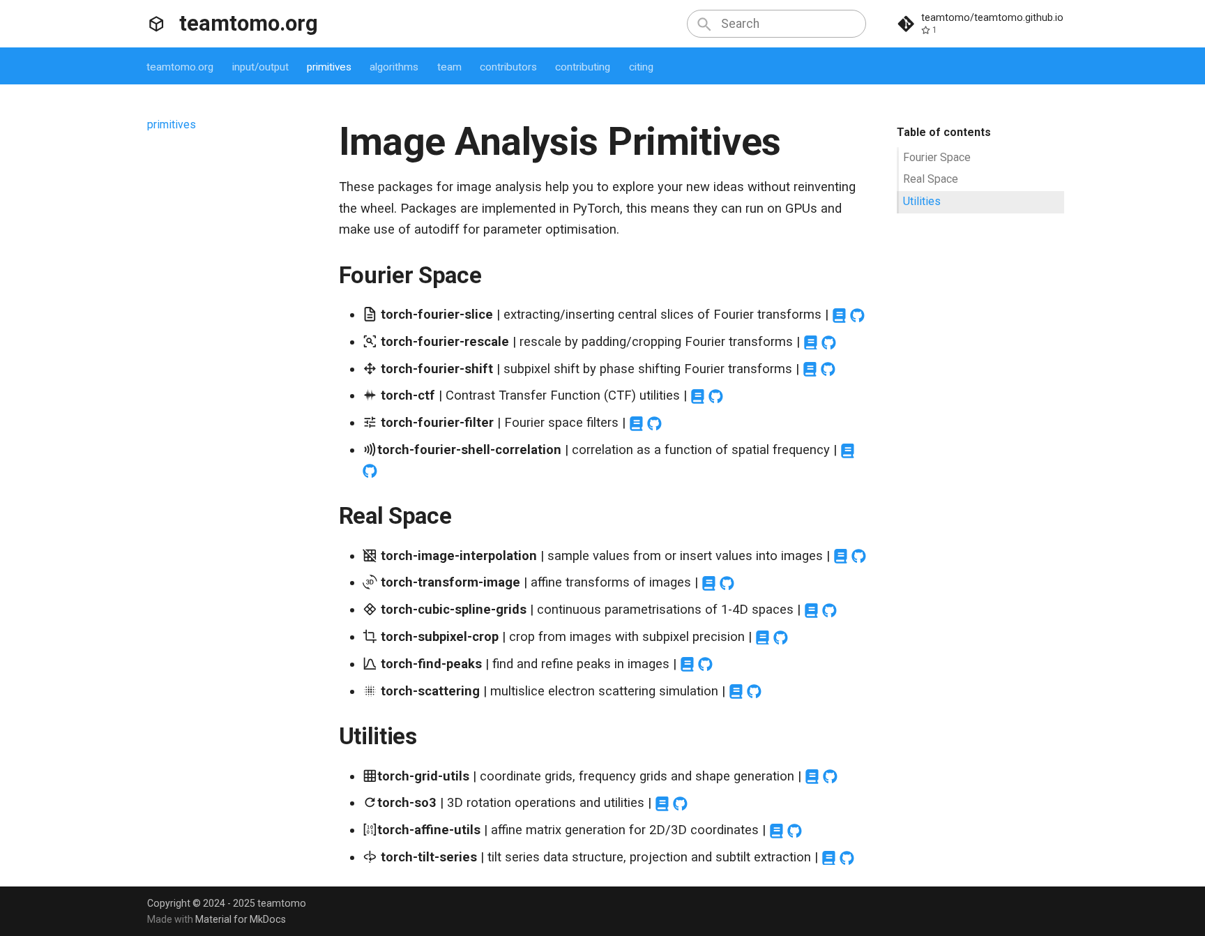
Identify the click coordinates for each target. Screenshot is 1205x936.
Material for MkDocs (240, 919)
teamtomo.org (180, 67)
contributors (508, 67)
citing (641, 67)
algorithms (394, 67)
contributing (583, 67)
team (449, 67)
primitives (329, 67)
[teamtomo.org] (156, 23)
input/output (260, 67)
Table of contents (944, 132)
